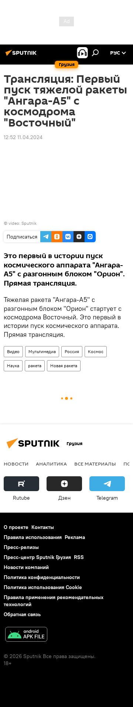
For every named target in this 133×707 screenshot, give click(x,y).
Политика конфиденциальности (42, 577)
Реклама (75, 537)
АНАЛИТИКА (51, 463)
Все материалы (95, 463)
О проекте (16, 527)
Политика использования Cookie (43, 587)
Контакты (42, 527)
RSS (79, 557)
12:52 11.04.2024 (23, 137)
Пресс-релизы (21, 547)
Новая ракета (63, 365)
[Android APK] (26, 635)
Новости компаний (26, 567)
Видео (13, 351)
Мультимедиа (42, 351)
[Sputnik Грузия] (22, 55)
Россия (72, 351)
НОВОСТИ (16, 463)
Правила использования (33, 537)
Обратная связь (22, 614)
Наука (13, 365)
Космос (95, 351)
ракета (34, 365)
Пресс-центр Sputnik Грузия (37, 557)
